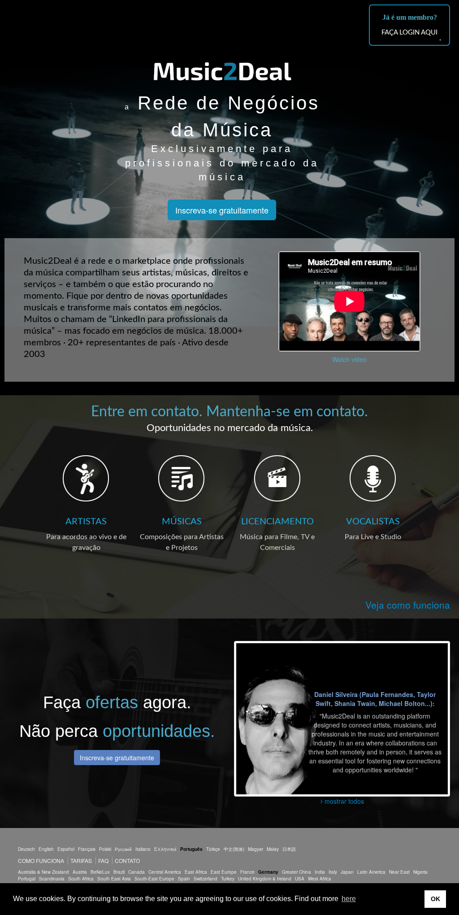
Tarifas (81, 860)
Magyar (255, 849)
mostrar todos (343, 801)
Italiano (143, 849)
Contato (127, 860)
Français (86, 849)
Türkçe (213, 849)
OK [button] (435, 898)
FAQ (103, 860)
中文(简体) (234, 849)
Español (65, 849)
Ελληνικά (165, 849)
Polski (105, 849)
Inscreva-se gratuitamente (221, 210)
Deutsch (26, 849)
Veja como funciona (407, 604)
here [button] (349, 898)
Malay (273, 849)
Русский (123, 849)
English (46, 849)
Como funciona (41, 860)
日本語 (289, 849)
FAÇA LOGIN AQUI (409, 32)
